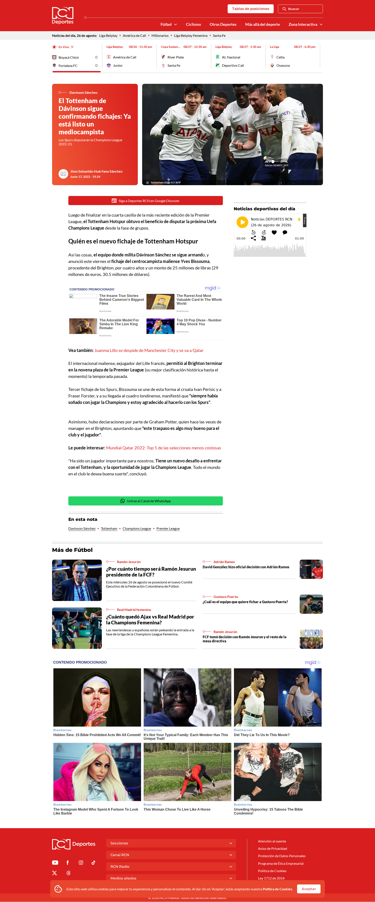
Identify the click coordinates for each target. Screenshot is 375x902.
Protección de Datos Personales (282, 856)
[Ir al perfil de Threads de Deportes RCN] (69, 874)
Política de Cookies (277, 889)
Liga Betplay (108, 35)
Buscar (293, 9)
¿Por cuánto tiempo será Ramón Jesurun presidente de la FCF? (151, 572)
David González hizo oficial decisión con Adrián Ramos (246, 567)
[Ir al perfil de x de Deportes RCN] (54, 874)
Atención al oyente (272, 841)
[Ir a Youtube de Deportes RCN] (55, 863)
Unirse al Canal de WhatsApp (149, 501)
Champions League (137, 528)
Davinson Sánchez (81, 528)
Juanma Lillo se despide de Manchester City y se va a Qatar (149, 350)
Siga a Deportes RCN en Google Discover (149, 201)
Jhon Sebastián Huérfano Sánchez (96, 171)
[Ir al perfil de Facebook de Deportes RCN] (68, 863)
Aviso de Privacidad (272, 848)
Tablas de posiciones (250, 9)
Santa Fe (219, 35)
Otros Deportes (223, 24)
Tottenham (109, 528)
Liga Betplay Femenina (190, 35)
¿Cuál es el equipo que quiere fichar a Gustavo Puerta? (245, 602)
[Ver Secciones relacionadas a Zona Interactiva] (321, 24)
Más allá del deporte (262, 24)
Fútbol (166, 24)
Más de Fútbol (72, 550)
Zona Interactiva (303, 24)
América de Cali (134, 35)
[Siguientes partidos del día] (319, 56)
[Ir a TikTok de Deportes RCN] (93, 863)
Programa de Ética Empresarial (281, 863)
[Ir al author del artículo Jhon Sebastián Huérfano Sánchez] (63, 174)
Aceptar (309, 889)
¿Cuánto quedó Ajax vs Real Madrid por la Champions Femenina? (150, 620)
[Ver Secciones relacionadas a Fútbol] (175, 24)
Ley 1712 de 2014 (271, 878)
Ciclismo (193, 24)
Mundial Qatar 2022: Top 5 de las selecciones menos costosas (163, 447)
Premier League (168, 528)
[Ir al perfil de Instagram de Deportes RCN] (81, 863)
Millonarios (160, 35)
